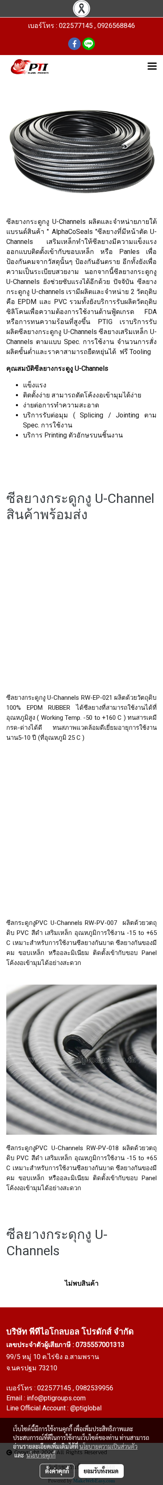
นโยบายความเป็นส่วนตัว (108, 1446)
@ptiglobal (86, 1408)
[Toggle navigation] (152, 67)
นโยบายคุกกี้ (41, 1455)
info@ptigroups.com (56, 1398)
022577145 (55, 1388)
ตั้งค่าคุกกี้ (57, 1471)
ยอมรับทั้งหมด (101, 1471)
